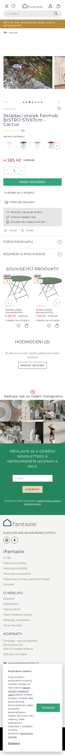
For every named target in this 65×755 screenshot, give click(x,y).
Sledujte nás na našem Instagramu (33, 396)
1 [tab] (23, 102)
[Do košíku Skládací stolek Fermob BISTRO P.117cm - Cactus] (57, 326)
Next (59, 102)
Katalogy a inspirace (16, 620)
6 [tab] (38, 102)
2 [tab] (26, 102)
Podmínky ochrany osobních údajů (26, 579)
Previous (6, 102)
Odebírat (32, 489)
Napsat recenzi (32, 365)
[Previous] (8, 302)
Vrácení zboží (11, 609)
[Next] (56, 146)
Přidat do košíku (32, 182)
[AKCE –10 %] (9, 145)
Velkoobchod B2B (15, 568)
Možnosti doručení (22, 202)
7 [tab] (41, 102)
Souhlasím (48, 707)
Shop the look (12, 625)
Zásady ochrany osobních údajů (19, 691)
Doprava (8, 598)
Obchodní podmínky (17, 573)
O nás (7, 557)
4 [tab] (32, 102)
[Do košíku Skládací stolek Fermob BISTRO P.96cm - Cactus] (26, 326)
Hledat (56, 13)
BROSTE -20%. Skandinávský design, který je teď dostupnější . (29, 24)
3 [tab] (29, 102)
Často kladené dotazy (17, 614)
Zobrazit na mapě (14, 654)
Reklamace (10, 604)
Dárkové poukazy (14, 563)
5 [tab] (35, 102)
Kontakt (8, 584)
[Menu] (6, 6)
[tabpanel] (27, 72)
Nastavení (14, 743)
